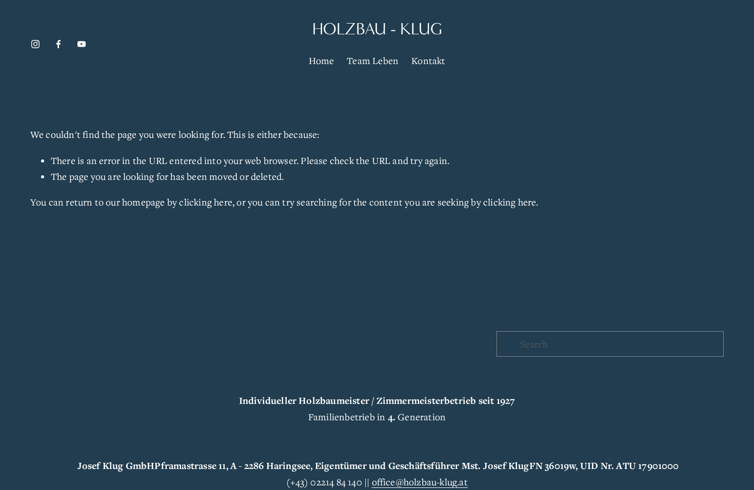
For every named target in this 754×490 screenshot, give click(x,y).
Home (321, 60)
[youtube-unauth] (81, 44)
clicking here (205, 202)
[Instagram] (35, 44)
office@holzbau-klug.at (420, 482)
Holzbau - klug (377, 29)
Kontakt (428, 60)
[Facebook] (58, 44)
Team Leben (373, 60)
